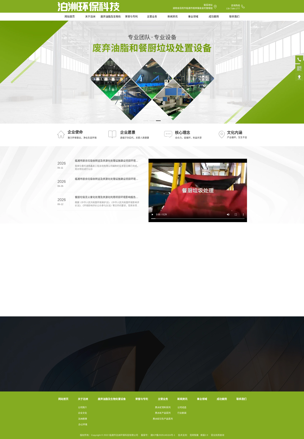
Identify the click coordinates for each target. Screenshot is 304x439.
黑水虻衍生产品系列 (163, 418)
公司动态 (181, 407)
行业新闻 (181, 413)
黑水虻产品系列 (163, 413)
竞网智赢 (194, 435)
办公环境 (82, 424)
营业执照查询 (217, 435)
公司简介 (82, 407)
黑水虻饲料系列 (163, 407)
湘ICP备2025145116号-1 (162, 435)
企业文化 (82, 413)
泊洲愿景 (82, 418)
